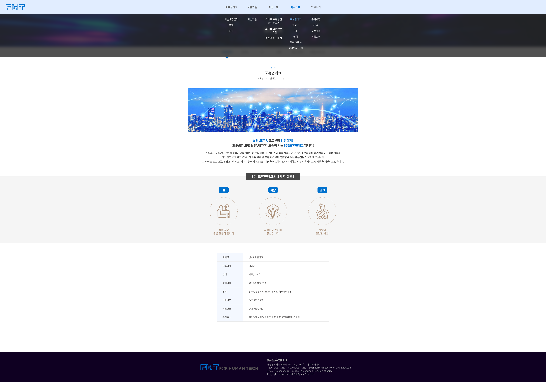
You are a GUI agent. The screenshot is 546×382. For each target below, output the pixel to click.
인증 (231, 31)
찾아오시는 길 (295, 48)
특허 (231, 25)
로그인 (318, 374)
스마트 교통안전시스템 (273, 30)
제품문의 (315, 36)
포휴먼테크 (295, 19)
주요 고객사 (296, 42)
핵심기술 (252, 19)
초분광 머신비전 (273, 38)
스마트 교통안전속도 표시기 (273, 21)
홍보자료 (315, 31)
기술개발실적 (231, 19)
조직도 (295, 25)
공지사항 (315, 19)
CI (295, 31)
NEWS (316, 25)
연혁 (295, 36)
